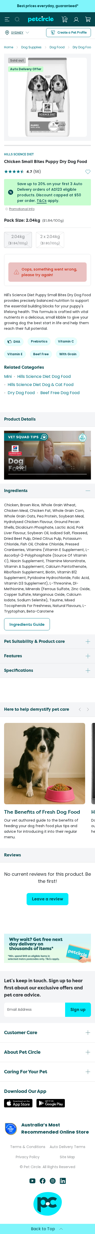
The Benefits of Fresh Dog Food (42, 811)
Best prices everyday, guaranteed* (47, 6)
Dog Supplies (31, 47)
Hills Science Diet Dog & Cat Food (40, 385)
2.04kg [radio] (18, 239)
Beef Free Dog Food (60, 393)
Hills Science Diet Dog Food (44, 376)
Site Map (67, 1156)
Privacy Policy (28, 1156)
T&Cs (42, 200)
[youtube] (32, 1182)
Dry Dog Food (83, 47)
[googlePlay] (50, 1106)
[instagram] (53, 1182)
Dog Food (57, 47)
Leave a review (47, 899)
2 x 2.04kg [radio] (50, 239)
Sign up (78, 1009)
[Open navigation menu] (7, 19)
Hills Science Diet (19, 154)
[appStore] (18, 1106)
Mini (8, 376)
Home (8, 47)
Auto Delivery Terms (67, 1146)
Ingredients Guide (27, 624)
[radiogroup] (47, 240)
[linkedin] (63, 1182)
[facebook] (43, 1182)
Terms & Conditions (27, 1146)
